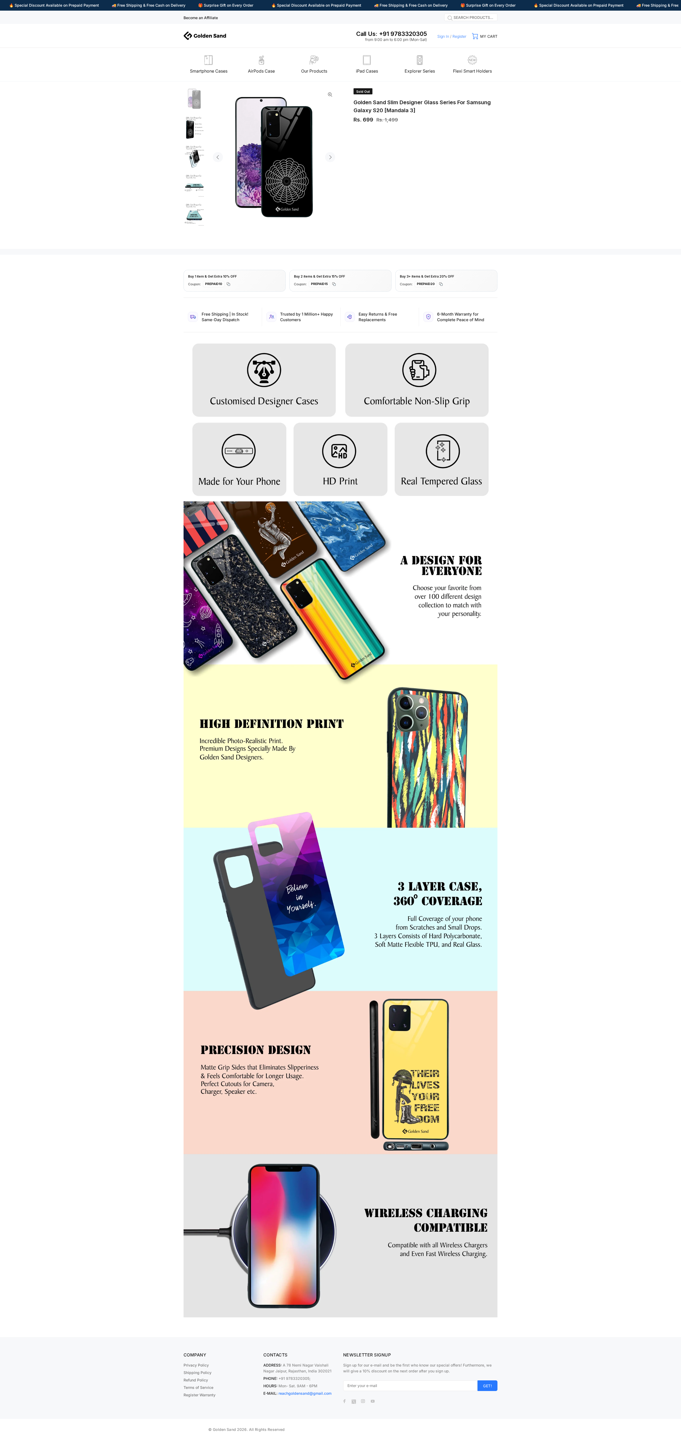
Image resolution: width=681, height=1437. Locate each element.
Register (459, 36)
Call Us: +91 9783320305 (391, 33)
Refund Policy (196, 1380)
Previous (218, 157)
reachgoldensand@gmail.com (305, 1393)
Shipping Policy (197, 1372)
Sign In (443, 36)
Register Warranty (199, 1395)
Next (330, 157)
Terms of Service (198, 1387)
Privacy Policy (196, 1365)
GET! (487, 1386)
